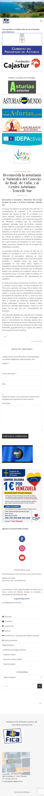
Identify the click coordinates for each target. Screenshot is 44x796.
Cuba (4, 336)
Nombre (5, 363)
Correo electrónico (9, 374)
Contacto (7, 631)
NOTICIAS (7, 617)
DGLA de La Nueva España (12, 659)
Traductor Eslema (9, 654)
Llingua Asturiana (8, 645)
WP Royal (26, 792)
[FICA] (6, 21)
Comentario (6, 403)
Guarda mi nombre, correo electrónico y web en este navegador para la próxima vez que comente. (20, 398)
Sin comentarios (36, 341)
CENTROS (8, 621)
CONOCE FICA (9, 626)
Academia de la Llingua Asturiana (14, 650)
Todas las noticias (22, 171)
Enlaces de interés (10, 640)
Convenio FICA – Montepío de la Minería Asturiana (21, 636)
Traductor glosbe (9, 664)
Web (3, 384)
